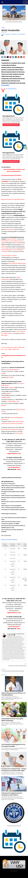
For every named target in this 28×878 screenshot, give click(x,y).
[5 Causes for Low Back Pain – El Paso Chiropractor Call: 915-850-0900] (14, 759)
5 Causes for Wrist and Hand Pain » (17, 665)
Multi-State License (18, 421)
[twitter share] (8, 57)
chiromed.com (10, 229)
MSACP (16, 347)
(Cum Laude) (19, 433)
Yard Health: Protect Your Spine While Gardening (12, 720)
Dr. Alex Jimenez (6, 347)
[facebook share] (2, 57)
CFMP (14, 349)
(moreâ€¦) (5, 85)
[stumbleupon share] (24, 57)
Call (25, 2)
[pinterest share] (10, 57)
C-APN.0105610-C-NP (13, 401)
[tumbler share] (21, 57)
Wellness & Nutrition (11, 239)
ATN (17, 349)
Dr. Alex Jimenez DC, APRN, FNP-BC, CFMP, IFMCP (13, 34)
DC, (12, 347)
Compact (11, 387)
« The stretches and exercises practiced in (12, 671)
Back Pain (16, 242)
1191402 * (9, 393)
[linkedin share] (13, 57)
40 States (19, 423)
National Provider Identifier (9, 539)
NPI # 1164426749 (14, 467)
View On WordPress (10, 89)
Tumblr (2, 27)
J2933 (18, 469)
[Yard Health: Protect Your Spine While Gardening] (14, 709)
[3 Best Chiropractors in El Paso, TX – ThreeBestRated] (14, 683)
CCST (6, 349)
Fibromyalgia (4, 248)
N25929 (3, 405)
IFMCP (10, 349)
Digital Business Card (14, 453)
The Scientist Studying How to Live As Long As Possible (13, 745)
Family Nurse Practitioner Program (12, 429)
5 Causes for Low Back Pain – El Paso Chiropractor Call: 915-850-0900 (13, 770)
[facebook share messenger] (5, 57)
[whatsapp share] (16, 57)
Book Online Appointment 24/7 (11, 124)
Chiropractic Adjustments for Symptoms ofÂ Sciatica (11, 794)
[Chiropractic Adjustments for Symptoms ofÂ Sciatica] (14, 784)
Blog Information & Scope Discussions (12, 199)
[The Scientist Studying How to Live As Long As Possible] (14, 735)
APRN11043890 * (6, 397)
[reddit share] (18, 57)
